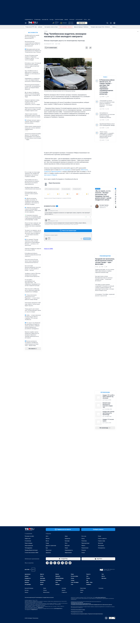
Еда (47, 548)
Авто (47, 536)
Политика (84, 541)
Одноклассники (56, 171)
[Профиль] (114, 23)
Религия (84, 550)
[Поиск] (107, 23)
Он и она (84, 536)
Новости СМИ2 (48, 248)
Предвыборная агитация (31, 550)
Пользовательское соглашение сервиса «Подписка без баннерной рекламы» (87, 613)
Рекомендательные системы (77, 611)
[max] (58, 562)
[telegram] (47, 562)
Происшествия (85, 543)
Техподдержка (28, 548)
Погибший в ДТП (77, 189)
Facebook (46, 171)
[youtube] (66, 562)
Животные (48, 550)
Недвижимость (29, 19)
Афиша (66, 19)
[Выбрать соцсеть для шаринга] (90, 47)
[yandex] (70, 562)
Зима (66, 536)
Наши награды (28, 543)
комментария (52, 47)
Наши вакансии (29, 545)
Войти (49, 239)
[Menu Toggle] (25, 23)
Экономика (101, 545)
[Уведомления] (111, 23)
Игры (85, 19)
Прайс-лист (28, 538)
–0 (90, 216)
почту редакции (66, 169)
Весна (47, 541)
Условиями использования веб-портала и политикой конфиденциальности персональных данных (91, 604)
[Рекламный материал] (82, 23)
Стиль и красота (102, 538)
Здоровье (48, 552)
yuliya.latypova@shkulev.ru (100, 597)
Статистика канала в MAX (31, 552)
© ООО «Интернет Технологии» (31, 618)
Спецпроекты (101, 548)
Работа (83, 545)
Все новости (33, 32)
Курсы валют (79, 19)
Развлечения (85, 548)
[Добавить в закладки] (86, 47)
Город (47, 543)
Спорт (99, 536)
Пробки (64, 23)
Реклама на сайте (29, 536)
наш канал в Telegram (50, 175)
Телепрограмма (59, 19)
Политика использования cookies (78, 609)
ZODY (89, 19)
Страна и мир (101, 541)
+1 (86, 216)
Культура (67, 541)
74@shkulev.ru (40, 607)
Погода (52, 19)
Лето (66, 543)
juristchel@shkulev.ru (58, 608)
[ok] (54, 562)
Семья (83, 552)
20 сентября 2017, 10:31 (49, 43)
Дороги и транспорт (51, 545)
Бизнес (48, 538)
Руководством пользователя (77, 602)
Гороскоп (71, 19)
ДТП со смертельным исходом (52, 189)
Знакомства (45, 19)
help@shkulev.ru (34, 609)
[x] (62, 562)
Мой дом (67, 545)
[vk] (51, 562)
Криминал (67, 538)
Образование (68, 552)
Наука (66, 548)
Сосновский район (66, 189)
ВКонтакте (84, 169)
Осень (83, 538)
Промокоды (37, 19)
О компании (28, 541)
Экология (100, 543)
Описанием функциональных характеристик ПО (81, 603)
